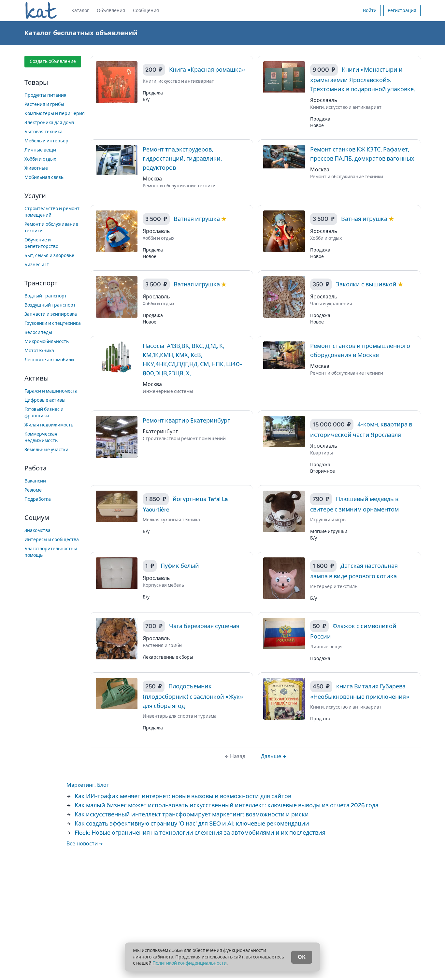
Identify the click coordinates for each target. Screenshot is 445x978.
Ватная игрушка (197, 219)
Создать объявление (53, 61)
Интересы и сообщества (51, 539)
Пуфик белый (180, 565)
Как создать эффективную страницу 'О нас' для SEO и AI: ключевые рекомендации (192, 823)
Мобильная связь (44, 177)
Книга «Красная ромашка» (207, 69)
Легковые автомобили (49, 360)
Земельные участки (46, 450)
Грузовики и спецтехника (52, 323)
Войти (370, 10)
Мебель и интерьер (46, 141)
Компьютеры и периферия (54, 113)
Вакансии (35, 481)
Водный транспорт (45, 296)
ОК (302, 957)
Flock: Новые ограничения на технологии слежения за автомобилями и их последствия (200, 832)
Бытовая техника (43, 132)
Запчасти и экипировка (50, 314)
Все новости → (84, 844)
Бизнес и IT (36, 264)
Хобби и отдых (40, 159)
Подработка (37, 499)
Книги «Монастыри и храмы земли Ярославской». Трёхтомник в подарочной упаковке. (362, 79)
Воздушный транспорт (50, 305)
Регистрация (402, 10)
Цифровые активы (44, 400)
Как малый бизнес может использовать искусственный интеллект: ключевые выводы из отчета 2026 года (227, 805)
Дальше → (273, 756)
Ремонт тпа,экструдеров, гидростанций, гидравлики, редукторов (182, 158)
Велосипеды (38, 332)
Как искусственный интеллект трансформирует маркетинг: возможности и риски (192, 814)
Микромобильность (46, 341)
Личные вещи (40, 150)
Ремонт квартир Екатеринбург (186, 420)
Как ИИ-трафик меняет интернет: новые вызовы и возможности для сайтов (183, 796)
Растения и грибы (44, 104)
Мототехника (39, 350)
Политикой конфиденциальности (189, 963)
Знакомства (37, 530)
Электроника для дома (49, 122)
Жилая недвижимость (48, 425)
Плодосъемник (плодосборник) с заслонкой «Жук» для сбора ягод (193, 696)
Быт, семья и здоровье (49, 255)
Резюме (33, 490)
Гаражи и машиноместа (51, 391)
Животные (36, 168)
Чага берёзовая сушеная (204, 626)
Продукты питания (45, 95)
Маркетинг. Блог (87, 785)
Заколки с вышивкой (367, 284)
